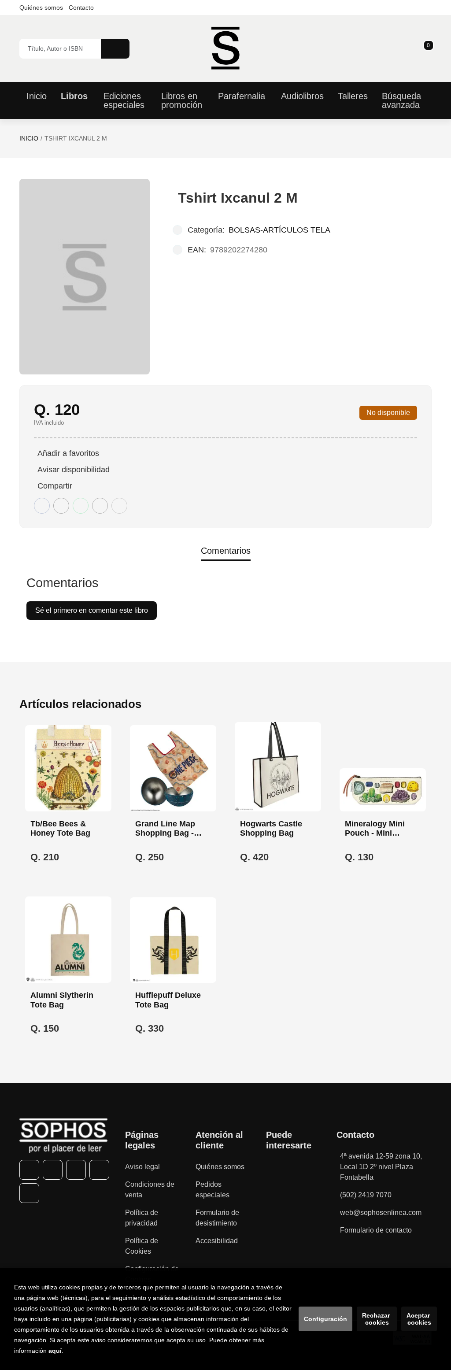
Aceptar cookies (419, 1319)
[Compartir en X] (61, 506)
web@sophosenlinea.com (380, 1212)
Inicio (28, 138)
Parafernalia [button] (241, 96)
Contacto (81, 7)
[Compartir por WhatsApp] (81, 506)
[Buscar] (115, 49)
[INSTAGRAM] (76, 1170)
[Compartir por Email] (100, 506)
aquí (55, 1350)
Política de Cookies (141, 1246)
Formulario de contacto (376, 1230)
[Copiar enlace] (119, 506)
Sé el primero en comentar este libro (91, 610)
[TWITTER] (53, 1170)
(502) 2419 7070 (366, 1195)
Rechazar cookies (377, 1319)
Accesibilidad (217, 1240)
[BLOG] (29, 1193)
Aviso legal (142, 1166)
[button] (425, 48)
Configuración (325, 1318)
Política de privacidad (141, 1218)
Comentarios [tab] (226, 550)
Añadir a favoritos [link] (68, 453)
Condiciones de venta (149, 1190)
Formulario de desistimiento (217, 1218)
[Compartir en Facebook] (42, 506)
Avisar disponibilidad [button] (73, 469)
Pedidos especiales (212, 1190)
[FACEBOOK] (29, 1170)
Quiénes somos (41, 7)
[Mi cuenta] (429, 48)
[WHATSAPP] (99, 1170)
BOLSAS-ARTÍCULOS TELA (279, 230)
